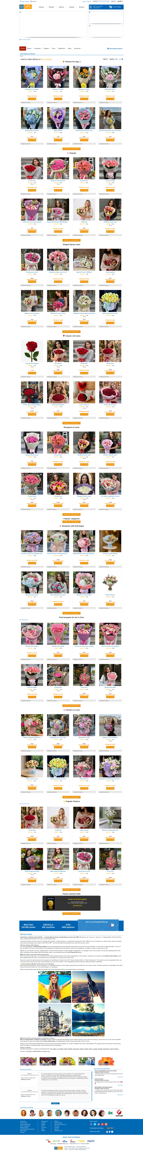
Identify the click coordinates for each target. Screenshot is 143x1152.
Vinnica (111, 1049)
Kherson (82, 1049)
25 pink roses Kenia (110, 687)
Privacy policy (23, 1122)
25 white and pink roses (110, 454)
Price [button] (53, 48)
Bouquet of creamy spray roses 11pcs (84, 313)
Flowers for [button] (61, 48)
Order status (23, 1130)
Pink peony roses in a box (58, 313)
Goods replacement (25, 1124)
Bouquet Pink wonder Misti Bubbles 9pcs (58, 221)
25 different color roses (110, 221)
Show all (55, 1103)
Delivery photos (58, 1130)
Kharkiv (61, 1049)
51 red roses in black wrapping (32, 404)
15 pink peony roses (32, 272)
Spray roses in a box (32, 778)
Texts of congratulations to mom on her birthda (106, 1070)
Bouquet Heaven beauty (32, 130)
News (42, 1129)
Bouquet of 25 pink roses (58, 180)
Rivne (90, 1049)
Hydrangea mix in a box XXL (58, 737)
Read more (120, 1077)
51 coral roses (32, 496)
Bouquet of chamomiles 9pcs (110, 830)
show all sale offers (24, 803)
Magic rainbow (58, 130)
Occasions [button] (37, 48)
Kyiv (51, 1049)
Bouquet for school (84, 89)
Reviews (56, 1129)
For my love (84, 687)
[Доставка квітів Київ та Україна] (120, 1)
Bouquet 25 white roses (84, 496)
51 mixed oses (58, 496)
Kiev (42, 59)
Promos (22, 48)
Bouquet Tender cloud (32, 594)
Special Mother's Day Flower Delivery (103, 1087)
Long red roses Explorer (32, 363)
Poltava (87, 1049)
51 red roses (110, 363)
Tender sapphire (110, 272)
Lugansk (95, 1049)
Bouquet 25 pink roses (32, 454)
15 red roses (58, 363)
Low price (43, 1127)
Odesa (54, 1049)
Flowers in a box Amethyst (110, 737)
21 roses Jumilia (110, 180)
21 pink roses (58, 687)
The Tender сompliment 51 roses (110, 496)
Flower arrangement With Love (32, 737)
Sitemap (22, 1132)
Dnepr (65, 1049)
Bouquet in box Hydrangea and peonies (110, 778)
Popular (43, 1122)
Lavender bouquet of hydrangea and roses (32, 553)
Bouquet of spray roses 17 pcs (58, 272)
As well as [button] (77, 48)
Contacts (56, 1127)
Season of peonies (99, 1079)
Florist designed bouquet (32, 871)
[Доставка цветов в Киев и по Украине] (118, 1)
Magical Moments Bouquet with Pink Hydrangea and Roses (84, 553)
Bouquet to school (58, 89)
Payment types (58, 1122)
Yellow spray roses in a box (110, 313)
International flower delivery (27, 1129)
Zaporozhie (76, 1049)
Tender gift (84, 221)
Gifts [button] (69, 48)
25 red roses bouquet (58, 404)
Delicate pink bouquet (32, 646)
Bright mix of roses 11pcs (32, 313)
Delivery (56, 1121)
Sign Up (89, 1)
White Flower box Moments (58, 871)
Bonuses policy (24, 1127)
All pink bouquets (23, 619)
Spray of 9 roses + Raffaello (84, 272)
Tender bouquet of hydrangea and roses (58, 553)
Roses (43, 1126)
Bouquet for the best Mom (84, 594)
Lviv (58, 1049)
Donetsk (100, 1049)
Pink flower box (84, 778)
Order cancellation (25, 1126)
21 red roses (32, 180)
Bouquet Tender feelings (110, 553)
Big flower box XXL (84, 737)
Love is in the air (84, 404)
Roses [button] (29, 48)
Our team (56, 1126)
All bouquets (44, 1121)
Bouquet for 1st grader (32, 89)
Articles (43, 1130)
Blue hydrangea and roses (58, 594)
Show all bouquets (71, 149)
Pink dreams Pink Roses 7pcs (84, 130)
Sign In (84, 1)
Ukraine (48, 59)
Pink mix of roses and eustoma (110, 646)
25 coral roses (84, 180)
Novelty (43, 1124)
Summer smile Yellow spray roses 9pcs (110, 130)
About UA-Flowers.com (60, 1124)
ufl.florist (34, 1)
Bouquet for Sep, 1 (110, 89)
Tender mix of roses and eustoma (32, 221)
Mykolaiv (70, 1049)
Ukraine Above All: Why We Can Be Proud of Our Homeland (44, 969)
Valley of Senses (110, 594)
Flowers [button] (46, 48)
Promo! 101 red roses (110, 404)
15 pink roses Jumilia (58, 646)
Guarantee (23, 1121)
